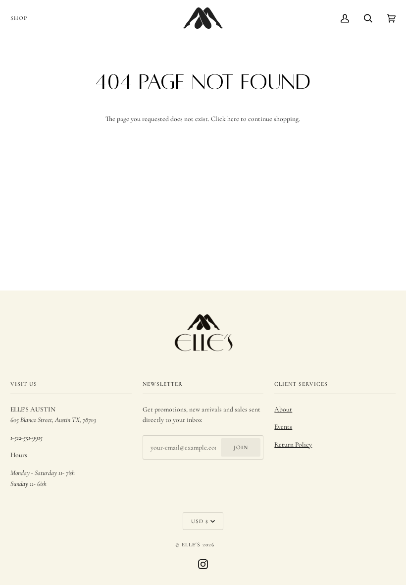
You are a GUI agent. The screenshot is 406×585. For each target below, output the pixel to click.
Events (283, 426)
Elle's (191, 544)
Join (241, 447)
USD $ (199, 521)
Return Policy (293, 444)
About (283, 409)
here (233, 119)
